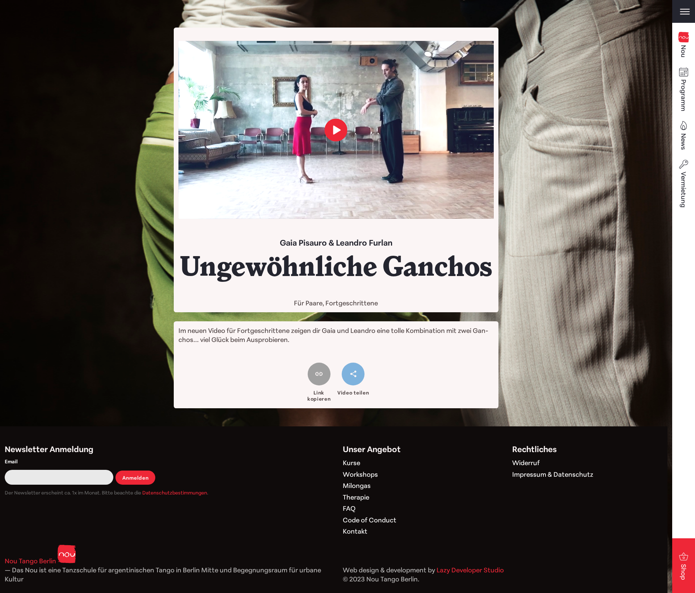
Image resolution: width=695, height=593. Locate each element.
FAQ (349, 508)
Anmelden (135, 478)
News (684, 141)
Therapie (356, 497)
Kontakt (355, 531)
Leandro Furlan (364, 242)
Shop (684, 572)
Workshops (360, 474)
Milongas (357, 485)
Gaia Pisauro (303, 242)
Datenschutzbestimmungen (174, 492)
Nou (684, 51)
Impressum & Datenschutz (552, 474)
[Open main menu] (683, 11)
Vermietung (684, 190)
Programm (684, 95)
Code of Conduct (369, 520)
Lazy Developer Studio (470, 570)
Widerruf (526, 463)
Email (11, 461)
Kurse (351, 463)
